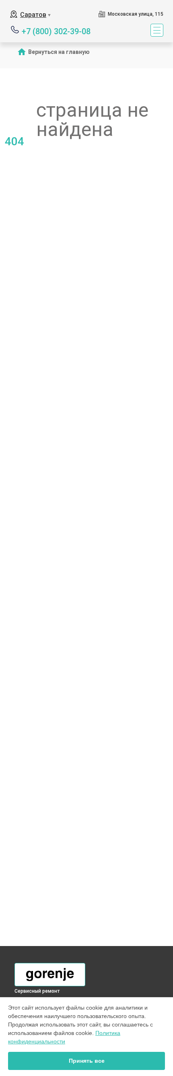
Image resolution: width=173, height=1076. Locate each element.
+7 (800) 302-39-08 (56, 31)
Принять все (87, 1060)
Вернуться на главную (59, 52)
